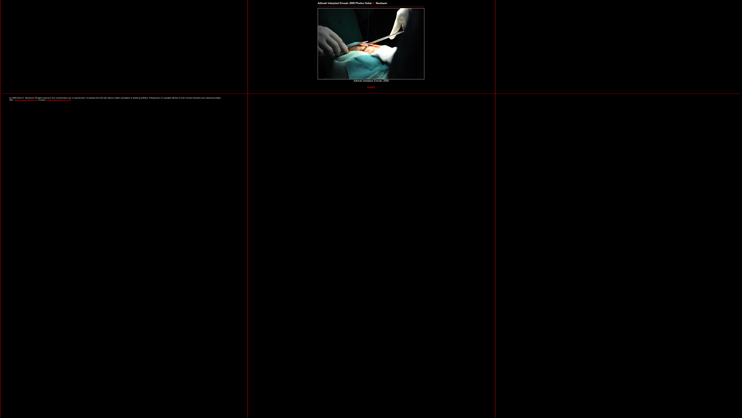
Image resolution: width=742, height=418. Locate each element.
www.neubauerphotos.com (26, 100)
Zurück (371, 86)
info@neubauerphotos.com (59, 100)
